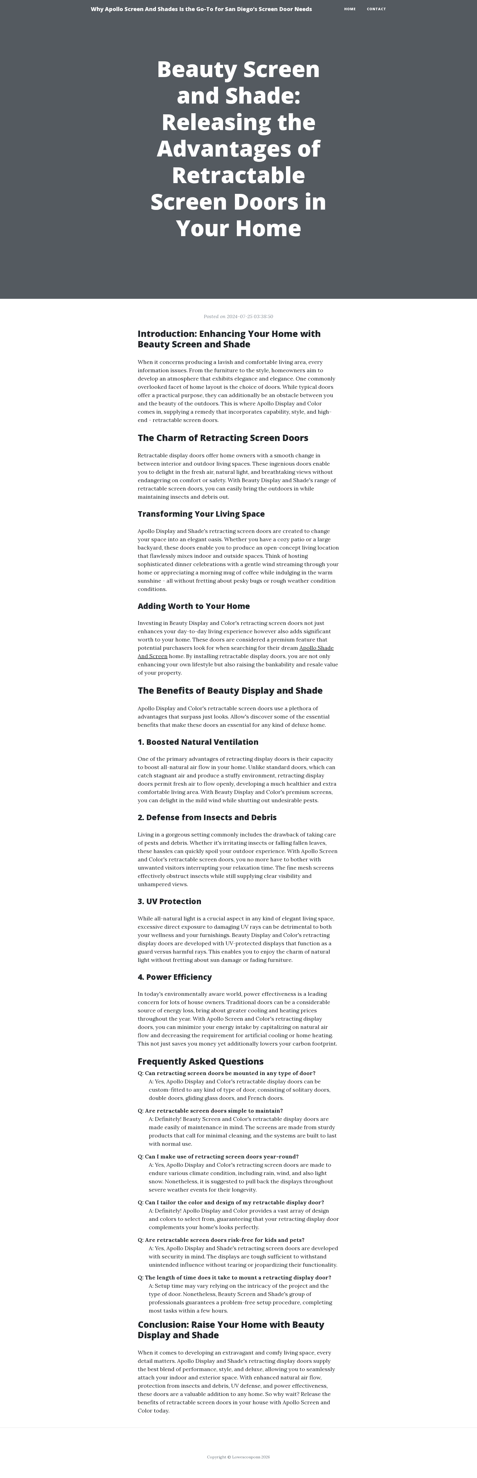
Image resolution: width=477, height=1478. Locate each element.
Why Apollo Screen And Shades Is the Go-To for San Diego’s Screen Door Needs (201, 9)
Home (350, 9)
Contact (376, 9)
